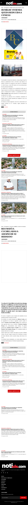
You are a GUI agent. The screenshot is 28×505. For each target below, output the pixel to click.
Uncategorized (6, 7)
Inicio (2, 7)
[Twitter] (5, 24)
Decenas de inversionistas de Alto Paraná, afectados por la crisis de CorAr (11, 137)
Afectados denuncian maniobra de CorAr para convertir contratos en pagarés (12, 116)
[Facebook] (2, 24)
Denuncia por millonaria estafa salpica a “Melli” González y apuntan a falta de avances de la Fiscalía (13, 125)
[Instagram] (3, 472)
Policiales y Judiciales (7, 123)
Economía (4, 114)
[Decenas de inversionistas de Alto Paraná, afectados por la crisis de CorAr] (14, 207)
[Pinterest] (8, 24)
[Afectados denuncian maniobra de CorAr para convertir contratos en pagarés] (14, 163)
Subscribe (23, 497)
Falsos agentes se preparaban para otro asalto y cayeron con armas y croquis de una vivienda (13, 146)
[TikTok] (5, 472)
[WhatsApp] (11, 24)
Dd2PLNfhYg (6, 21)
